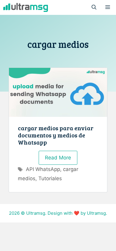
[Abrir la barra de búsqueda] (94, 7)
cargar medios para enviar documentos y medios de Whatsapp (55, 135)
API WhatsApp (43, 169)
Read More (58, 158)
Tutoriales (50, 178)
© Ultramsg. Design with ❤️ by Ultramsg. (64, 213)
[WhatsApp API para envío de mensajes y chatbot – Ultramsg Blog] (25, 7)
